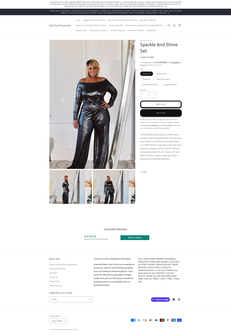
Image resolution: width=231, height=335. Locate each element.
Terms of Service (55, 285)
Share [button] (145, 172)
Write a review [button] (134, 237)
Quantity (143, 90)
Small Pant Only (164, 79)
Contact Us (53, 277)
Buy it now (161, 113)
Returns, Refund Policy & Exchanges (63, 264)
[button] (169, 25)
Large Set (148, 79)
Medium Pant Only (151, 85)
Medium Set (163, 74)
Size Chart (53, 273)
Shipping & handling (57, 268)
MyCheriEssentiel (59, 329)
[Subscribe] (90, 299)
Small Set (147, 74)
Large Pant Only (171, 85)
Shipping (143, 65)
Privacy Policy (54, 281)
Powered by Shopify (71, 329)
